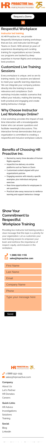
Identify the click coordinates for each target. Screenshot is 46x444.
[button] (23, 22)
